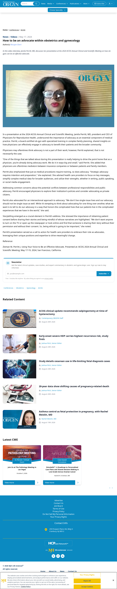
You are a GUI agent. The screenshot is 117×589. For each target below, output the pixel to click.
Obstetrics (20, 288)
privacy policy (48, 278)
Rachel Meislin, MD (49, 419)
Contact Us (58, 503)
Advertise (59, 500)
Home (5, 30)
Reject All (87, 581)
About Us (52, 571)
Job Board (58, 506)
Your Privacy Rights (58, 517)
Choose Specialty (56, 10)
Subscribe (102, 274)
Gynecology (31, 288)
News (43, 4)
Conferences (61, 4)
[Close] (113, 580)
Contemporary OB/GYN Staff (52, 318)
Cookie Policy (26, 587)
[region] (58, 580)
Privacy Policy (58, 511)
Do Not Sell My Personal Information (58, 514)
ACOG (40, 288)
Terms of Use (58, 508)
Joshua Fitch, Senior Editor (52, 343)
